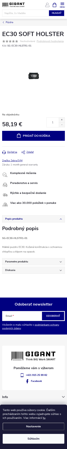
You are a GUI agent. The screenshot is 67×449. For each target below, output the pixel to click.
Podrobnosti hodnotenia (50, 41)
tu (44, 418)
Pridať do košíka (36, 136)
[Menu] (62, 4)
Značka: (12, 160)
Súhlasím (33, 439)
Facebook (36, 381)
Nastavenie (33, 426)
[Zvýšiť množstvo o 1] (62, 120)
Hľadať (56, 13)
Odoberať (53, 316)
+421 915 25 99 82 (36, 375)
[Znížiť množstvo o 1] (62, 124)
